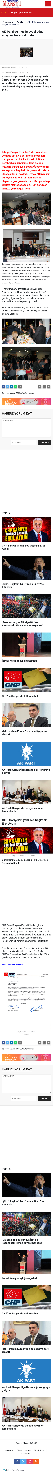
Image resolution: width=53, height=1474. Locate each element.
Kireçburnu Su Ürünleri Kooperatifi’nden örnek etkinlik (31, 12)
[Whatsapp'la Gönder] (15, 386)
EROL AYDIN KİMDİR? (12, 964)
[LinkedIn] (11, 386)
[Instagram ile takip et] (29, 1461)
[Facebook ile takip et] (17, 1461)
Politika (20, 22)
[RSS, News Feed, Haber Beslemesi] (36, 1461)
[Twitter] (7, 386)
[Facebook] (3, 386)
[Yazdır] (20, 386)
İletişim (28, 1450)
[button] (39, 386)
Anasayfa (9, 22)
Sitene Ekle (25, 1453)
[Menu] (48, 4)
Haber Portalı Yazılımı (15, 1470)
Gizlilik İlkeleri (39, 1450)
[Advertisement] (26, 119)
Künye (19, 1450)
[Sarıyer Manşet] (12, 4)
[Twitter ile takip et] (23, 1461)
